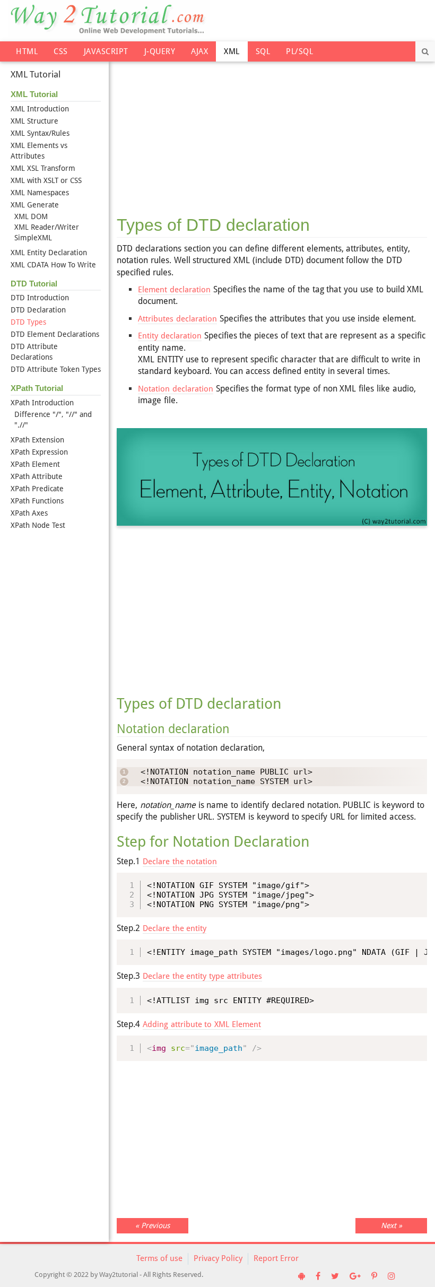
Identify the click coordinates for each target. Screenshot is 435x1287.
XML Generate (35, 205)
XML (232, 51)
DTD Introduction (40, 297)
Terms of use (159, 1258)
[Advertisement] (272, 132)
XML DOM (31, 216)
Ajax (199, 51)
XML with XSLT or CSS (46, 180)
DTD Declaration (38, 310)
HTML (27, 51)
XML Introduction (40, 109)
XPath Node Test (38, 525)
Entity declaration (170, 336)
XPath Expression (39, 452)
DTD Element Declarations (55, 334)
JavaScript (106, 51)
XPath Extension (37, 440)
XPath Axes (29, 513)
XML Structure (34, 121)
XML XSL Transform (43, 168)
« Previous (152, 1225)
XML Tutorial (35, 74)
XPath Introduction (42, 402)
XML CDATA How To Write (53, 264)
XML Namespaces (40, 192)
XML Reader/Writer (46, 227)
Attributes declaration (177, 319)
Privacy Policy (218, 1258)
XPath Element (35, 464)
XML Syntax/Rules (40, 133)
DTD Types (28, 322)
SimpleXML (33, 237)
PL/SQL (299, 51)
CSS (61, 51)
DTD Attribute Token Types (56, 369)
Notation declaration (175, 389)
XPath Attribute (37, 476)
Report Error (276, 1258)
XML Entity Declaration (49, 252)
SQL (263, 51)
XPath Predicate (37, 488)
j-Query (160, 51)
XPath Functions (37, 501)
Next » (391, 1225)
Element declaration (174, 289)
